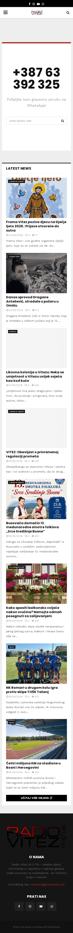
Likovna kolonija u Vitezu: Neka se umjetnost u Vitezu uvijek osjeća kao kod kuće (35, 376)
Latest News (18, 168)
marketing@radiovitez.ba (47, 884)
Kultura (12, 331)
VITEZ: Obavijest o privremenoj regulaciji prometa (32, 454)
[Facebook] (19, 906)
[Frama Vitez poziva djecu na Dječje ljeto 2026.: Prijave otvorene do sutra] (36, 198)
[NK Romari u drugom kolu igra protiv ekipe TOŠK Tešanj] (36, 663)
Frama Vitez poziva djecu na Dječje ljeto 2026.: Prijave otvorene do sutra (36, 226)
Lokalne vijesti (16, 181)
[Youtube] (40, 906)
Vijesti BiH (14, 256)
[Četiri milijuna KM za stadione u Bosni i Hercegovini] (36, 739)
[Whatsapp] (51, 906)
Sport (11, 647)
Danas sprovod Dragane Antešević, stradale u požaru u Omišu (32, 301)
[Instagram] (30, 906)
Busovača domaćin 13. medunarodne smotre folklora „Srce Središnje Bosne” (32, 527)
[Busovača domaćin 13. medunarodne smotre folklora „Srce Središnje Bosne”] (36, 499)
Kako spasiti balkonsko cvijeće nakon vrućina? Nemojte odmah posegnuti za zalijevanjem (34, 612)
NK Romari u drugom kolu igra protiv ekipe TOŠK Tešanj (32, 689)
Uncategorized (16, 567)
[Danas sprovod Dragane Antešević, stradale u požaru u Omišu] (36, 273)
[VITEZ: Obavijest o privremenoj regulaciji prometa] (36, 428)
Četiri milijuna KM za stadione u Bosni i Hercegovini (33, 765)
